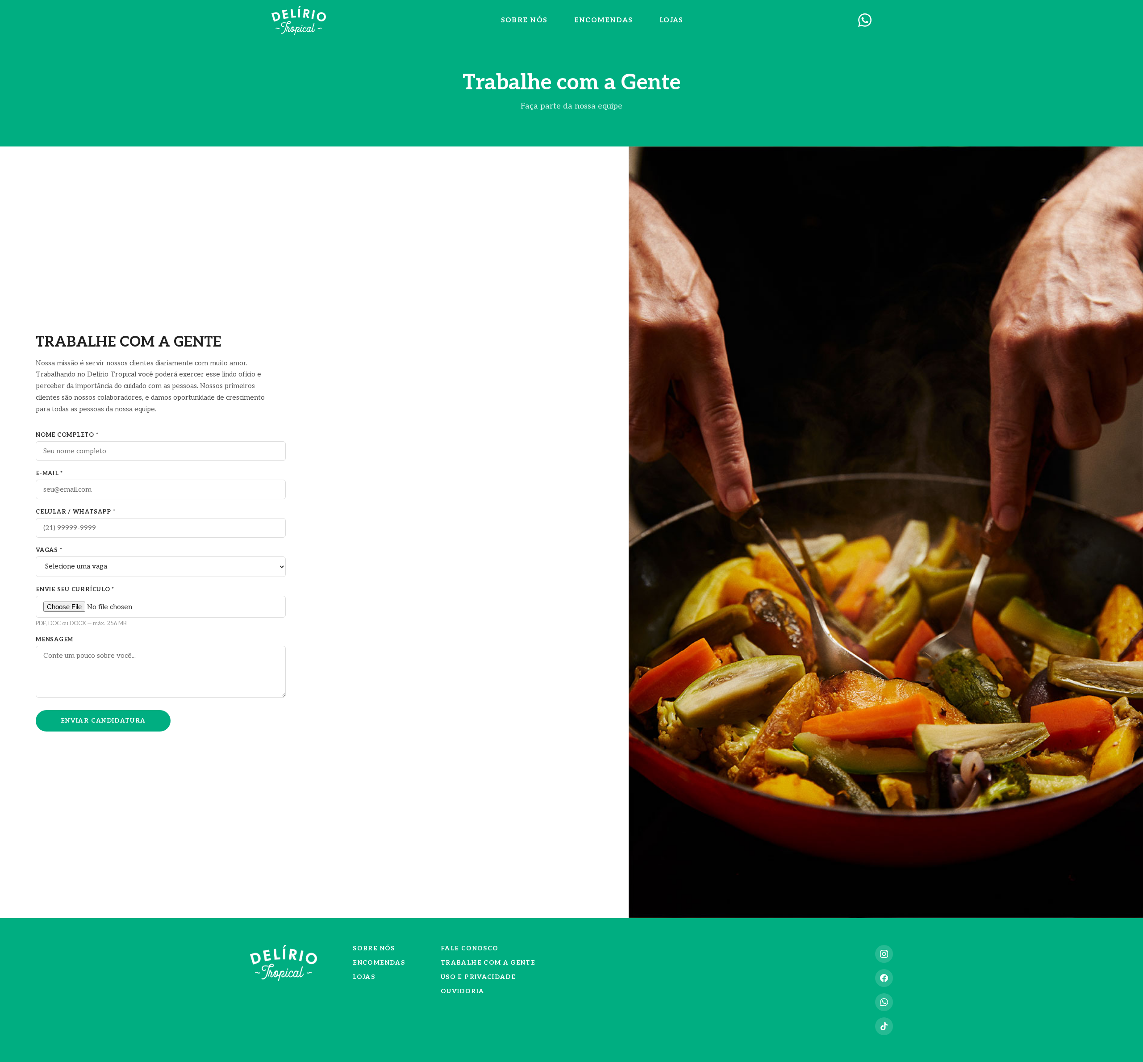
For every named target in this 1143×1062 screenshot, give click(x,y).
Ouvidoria (462, 991)
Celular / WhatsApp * (75, 511)
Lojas (671, 20)
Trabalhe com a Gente (488, 962)
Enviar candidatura (103, 720)
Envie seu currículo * (81, 606)
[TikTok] (884, 1026)
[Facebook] (884, 978)
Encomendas (603, 20)
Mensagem (54, 639)
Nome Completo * (67, 435)
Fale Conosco (469, 948)
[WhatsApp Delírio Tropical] (865, 20)
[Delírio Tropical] (298, 20)
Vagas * (49, 550)
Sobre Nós (524, 20)
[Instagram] (884, 954)
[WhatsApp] (884, 1002)
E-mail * (49, 473)
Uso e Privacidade (478, 977)
